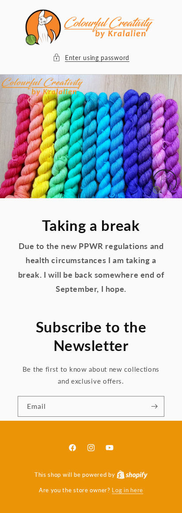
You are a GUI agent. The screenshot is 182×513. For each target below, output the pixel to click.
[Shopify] (132, 474)
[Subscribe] (154, 406)
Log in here (127, 490)
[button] (91, 57)
